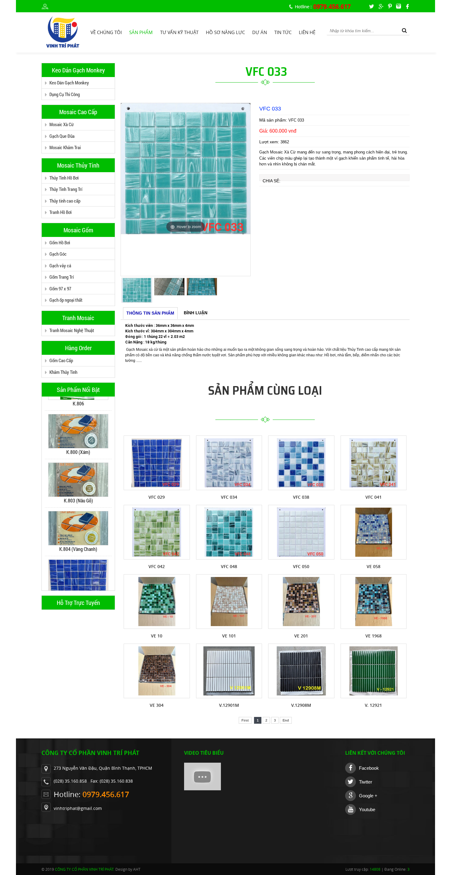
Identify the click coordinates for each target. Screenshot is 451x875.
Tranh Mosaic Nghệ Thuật (71, 330)
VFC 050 (301, 566)
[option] (78, 421)
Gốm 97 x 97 (60, 288)
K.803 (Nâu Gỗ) (78, 486)
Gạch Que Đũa (62, 136)
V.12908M (301, 705)
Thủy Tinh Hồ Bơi (64, 178)
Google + (368, 795)
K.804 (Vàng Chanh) (78, 535)
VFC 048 (229, 566)
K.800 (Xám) (78, 438)
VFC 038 (301, 497)
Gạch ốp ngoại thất (66, 300)
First (245, 720)
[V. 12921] (373, 670)
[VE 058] (373, 532)
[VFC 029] (156, 462)
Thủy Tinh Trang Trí (65, 189)
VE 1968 (373, 636)
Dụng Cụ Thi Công (64, 94)
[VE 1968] (373, 601)
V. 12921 (373, 705)
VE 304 (157, 705)
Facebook (369, 768)
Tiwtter (365, 781)
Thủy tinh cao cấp (64, 201)
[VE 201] (301, 601)
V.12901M (229, 705)
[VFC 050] (301, 532)
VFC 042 (156, 566)
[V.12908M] (301, 670)
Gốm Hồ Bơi (59, 242)
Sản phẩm (141, 32)
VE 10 (156, 636)
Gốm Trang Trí (61, 277)
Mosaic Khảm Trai (65, 147)
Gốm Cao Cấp (61, 360)
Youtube (367, 809)
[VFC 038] (301, 462)
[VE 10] (156, 601)
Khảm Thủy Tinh (63, 372)
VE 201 (301, 636)
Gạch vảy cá (60, 265)
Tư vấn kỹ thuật (179, 32)
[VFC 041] (373, 462)
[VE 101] (229, 601)
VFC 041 (373, 497)
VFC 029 (78, 583)
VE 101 (229, 636)
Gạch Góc (58, 254)
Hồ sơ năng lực (225, 32)
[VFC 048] (229, 532)
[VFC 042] (156, 532)
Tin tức (282, 32)
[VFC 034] (229, 462)
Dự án (259, 32)
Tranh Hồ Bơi (60, 212)
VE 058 (373, 566)
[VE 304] (156, 670)
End (286, 720)
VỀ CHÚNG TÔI (106, 32)
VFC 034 (229, 497)
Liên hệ (307, 32)
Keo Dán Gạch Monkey (69, 82)
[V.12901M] (229, 670)
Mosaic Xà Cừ (61, 124)
